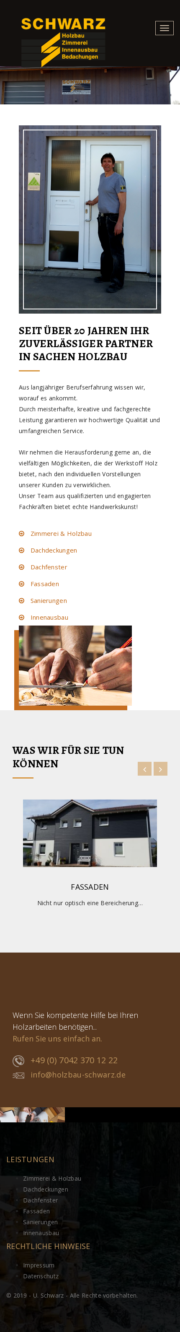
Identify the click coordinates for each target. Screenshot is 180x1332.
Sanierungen (47, 600)
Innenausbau (48, 617)
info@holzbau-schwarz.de (78, 1075)
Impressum (39, 1265)
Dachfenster (47, 567)
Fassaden (43, 583)
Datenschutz (41, 1276)
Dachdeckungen (52, 550)
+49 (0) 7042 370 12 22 (74, 1060)
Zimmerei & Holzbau (60, 533)
